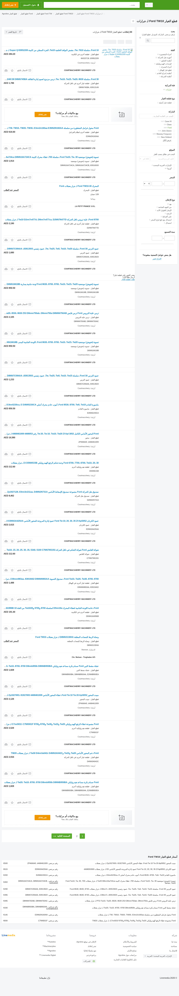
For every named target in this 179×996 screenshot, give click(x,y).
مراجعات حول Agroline (127, 955)
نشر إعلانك (42, 114)
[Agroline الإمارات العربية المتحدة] (166, 5)
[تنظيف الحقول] (140, 38)
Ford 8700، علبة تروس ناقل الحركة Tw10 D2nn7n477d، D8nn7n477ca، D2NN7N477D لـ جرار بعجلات (52, 219)
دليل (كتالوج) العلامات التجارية (125, 960)
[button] (12, 70)
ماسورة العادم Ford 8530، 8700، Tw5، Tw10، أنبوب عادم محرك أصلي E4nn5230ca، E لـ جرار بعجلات (135, 875)
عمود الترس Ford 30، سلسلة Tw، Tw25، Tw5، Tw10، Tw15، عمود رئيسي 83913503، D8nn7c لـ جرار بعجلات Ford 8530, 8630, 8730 (123, 889)
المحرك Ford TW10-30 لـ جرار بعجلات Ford (79, 186)
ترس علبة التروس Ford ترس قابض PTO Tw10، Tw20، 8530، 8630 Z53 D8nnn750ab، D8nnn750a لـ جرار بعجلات (130, 901)
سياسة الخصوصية (130, 946)
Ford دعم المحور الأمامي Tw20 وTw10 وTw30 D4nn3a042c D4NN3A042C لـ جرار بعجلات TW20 (55, 753)
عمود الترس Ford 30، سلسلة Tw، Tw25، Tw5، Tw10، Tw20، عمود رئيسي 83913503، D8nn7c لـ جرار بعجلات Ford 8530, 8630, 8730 (123, 895)
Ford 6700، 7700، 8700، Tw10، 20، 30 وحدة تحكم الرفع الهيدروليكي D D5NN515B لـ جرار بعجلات (55, 463)
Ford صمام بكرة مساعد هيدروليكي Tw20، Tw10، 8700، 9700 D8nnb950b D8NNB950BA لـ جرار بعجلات (51, 782)
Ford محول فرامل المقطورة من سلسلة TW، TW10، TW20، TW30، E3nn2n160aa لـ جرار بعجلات (137, 915)
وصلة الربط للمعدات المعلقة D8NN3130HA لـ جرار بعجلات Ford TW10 (67, 637)
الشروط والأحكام (130, 942)
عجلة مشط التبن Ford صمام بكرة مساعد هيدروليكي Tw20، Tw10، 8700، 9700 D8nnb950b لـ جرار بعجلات (134, 908)
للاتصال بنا (173, 951)
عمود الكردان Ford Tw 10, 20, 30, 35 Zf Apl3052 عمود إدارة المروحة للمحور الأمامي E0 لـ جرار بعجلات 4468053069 (130, 869)
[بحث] (137, 5)
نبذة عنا (174, 942)
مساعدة (174, 946)
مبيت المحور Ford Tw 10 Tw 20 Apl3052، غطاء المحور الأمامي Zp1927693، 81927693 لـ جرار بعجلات (135, 863)
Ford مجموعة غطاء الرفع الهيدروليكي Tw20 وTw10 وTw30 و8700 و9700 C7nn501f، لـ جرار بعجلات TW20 (134, 921)
